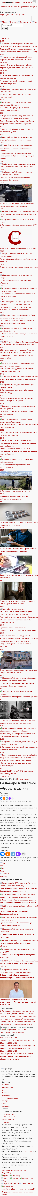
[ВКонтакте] (1, 798)
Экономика (6, 1095)
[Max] (34, 22)
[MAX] (10, 798)
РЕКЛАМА (5, 1122)
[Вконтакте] (13, 22)
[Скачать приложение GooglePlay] (24, 18)
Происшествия (23, 779)
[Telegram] (4, 22)
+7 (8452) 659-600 (6, 15)
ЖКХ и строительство (10, 1098)
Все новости (4, 38)
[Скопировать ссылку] (12, 798)
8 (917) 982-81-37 (19, 1029)
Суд (3, 1090)
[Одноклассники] (25, 22)
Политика (5, 1093)
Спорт (4, 1103)
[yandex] (10, 1184)
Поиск (4, 28)
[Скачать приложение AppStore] (8, 18)
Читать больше (26, 1024)
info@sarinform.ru (19, 1032)
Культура (5, 1101)
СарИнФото (6, 1106)
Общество (5, 1085)
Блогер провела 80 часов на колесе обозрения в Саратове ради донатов (18, 1018)
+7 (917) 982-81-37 (20, 15)
